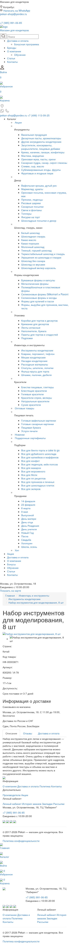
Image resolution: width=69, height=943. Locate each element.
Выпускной (27, 515)
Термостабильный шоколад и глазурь (43, 254)
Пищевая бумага (31, 427)
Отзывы (27, 733)
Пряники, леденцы (32, 199)
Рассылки (58, 804)
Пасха (24, 536)
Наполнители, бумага (33, 331)
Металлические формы (34, 283)
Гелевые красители (32, 394)
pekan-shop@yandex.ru (13, 14)
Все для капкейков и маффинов (39, 457)
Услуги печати (29, 431)
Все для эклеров (30, 489)
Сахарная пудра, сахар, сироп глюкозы (44, 162)
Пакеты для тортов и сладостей (39, 334)
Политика (44, 786)
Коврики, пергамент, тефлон (37, 354)
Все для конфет (30, 461)
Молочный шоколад (32, 247)
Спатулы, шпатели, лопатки (37, 368)
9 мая (24, 511)
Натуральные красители (35, 401)
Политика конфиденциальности (21, 841)
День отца (27, 522)
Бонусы (11, 564)
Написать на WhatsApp (16, 10)
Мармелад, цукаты (32, 189)
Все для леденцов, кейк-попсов (39, 464)
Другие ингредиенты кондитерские (41, 141)
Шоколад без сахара (33, 261)
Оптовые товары (24, 408)
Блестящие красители (34, 390)
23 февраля (28, 504)
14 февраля (28, 501)
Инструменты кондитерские (37, 350)
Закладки (47, 804)
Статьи (11, 58)
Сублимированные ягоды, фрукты (41, 169)
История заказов (31, 804)
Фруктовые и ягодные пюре (37, 173)
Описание (11, 733)
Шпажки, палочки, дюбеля (36, 375)
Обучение (20, 54)
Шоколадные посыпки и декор (38, 220)
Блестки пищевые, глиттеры (37, 387)
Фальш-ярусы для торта (35, 371)
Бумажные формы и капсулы (38, 280)
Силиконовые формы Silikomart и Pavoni (44, 294)
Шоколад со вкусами (33, 264)
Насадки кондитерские (34, 361)
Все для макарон (31, 468)
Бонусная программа (26, 44)
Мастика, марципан (32, 155)
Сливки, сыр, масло (32, 166)
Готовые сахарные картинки (37, 424)
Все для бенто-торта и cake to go (40, 450)
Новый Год (27, 532)
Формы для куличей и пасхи (37, 301)
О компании (14, 51)
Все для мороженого (33, 471)
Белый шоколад (30, 233)
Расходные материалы (34, 364)
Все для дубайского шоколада (38, 454)
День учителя (29, 529)
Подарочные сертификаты (30, 438)
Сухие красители (31, 404)
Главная (10, 595)
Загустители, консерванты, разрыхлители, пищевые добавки (40, 146)
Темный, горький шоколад (36, 250)
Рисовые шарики (31, 203)
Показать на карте (10, 590)
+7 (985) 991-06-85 (11, 23)
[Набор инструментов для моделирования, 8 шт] (32, 633)
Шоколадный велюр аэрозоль (38, 268)
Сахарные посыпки (32, 206)
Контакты (12, 61)
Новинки (20, 434)
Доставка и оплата (17, 40)
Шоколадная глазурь (33, 236)
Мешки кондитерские (33, 357)
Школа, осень (29, 546)
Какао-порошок (30, 243)
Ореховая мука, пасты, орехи (38, 159)
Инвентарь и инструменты (34, 595)
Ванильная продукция (34, 134)
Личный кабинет (12, 804)
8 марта (25, 508)
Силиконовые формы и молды (39, 297)
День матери (28, 518)
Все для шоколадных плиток (37, 485)
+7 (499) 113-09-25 (39, 115)
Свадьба (26, 539)
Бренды (11, 47)
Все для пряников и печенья (37, 482)
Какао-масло (28, 240)
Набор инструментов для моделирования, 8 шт (36, 602)
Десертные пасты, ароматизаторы (41, 138)
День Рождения (30, 525)
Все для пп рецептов (33, 478)
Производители (12, 795)
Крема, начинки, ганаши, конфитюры (42, 152)
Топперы (26, 213)
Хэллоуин (26, 543)
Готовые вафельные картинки (38, 420)
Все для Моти (29, 475)
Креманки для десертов (35, 324)
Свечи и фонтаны (31, 210)
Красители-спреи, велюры (36, 397)
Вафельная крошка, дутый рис (39, 185)
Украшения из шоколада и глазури (41, 257)
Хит (17, 550)
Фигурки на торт (30, 217)
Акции (18, 122)
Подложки (27, 338)
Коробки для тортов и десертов (39, 320)
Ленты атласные (30, 327)
